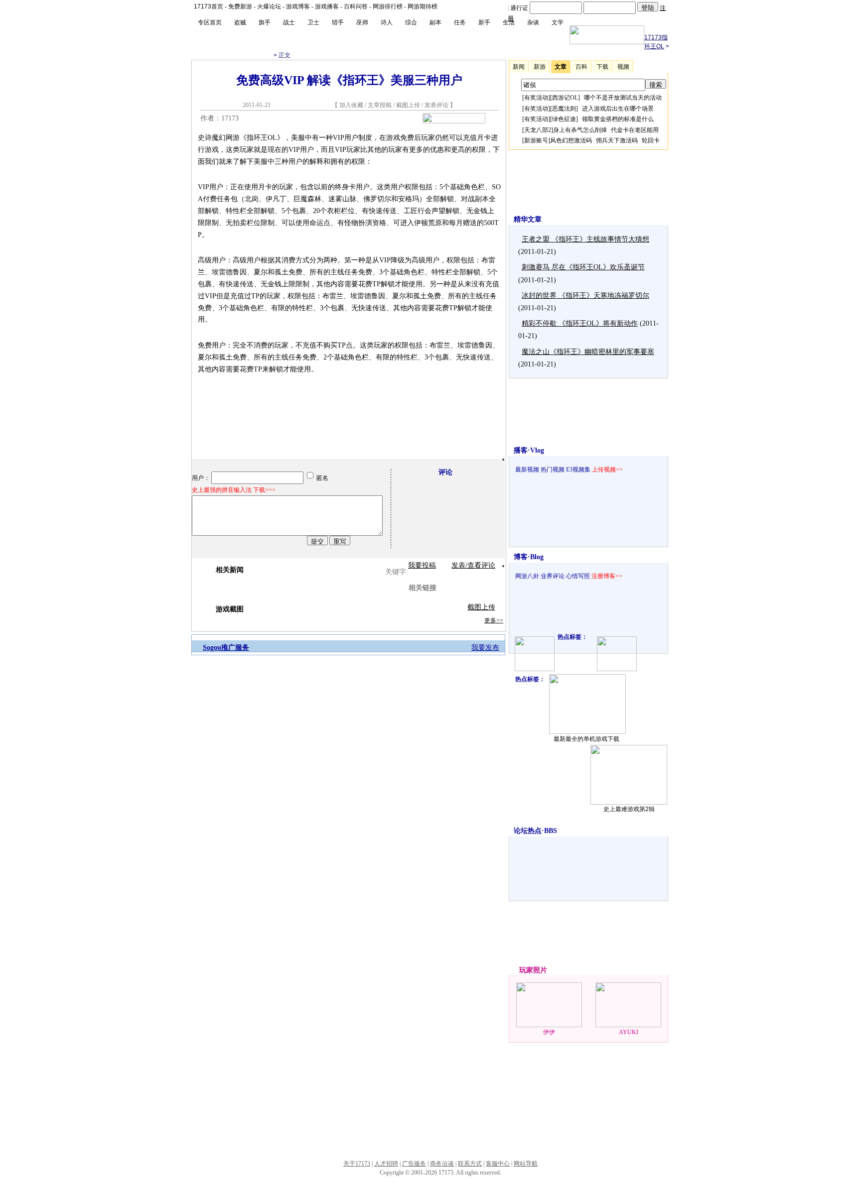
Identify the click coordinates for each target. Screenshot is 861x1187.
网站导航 (526, 1163)
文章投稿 (380, 105)
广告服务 (414, 1163)
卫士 (313, 22)
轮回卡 (651, 140)
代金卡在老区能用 (635, 129)
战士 (289, 22)
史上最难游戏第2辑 (629, 809)
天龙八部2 (537, 129)
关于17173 (356, 1163)
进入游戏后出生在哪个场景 (618, 108)
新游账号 (536, 140)
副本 (435, 22)
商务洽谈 (442, 1163)
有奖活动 (536, 97)
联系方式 (470, 1163)
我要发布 (485, 647)
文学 (558, 22)
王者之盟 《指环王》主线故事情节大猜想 (585, 239)
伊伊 (549, 1032)
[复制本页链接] (454, 121)
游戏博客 (298, 6)
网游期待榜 (422, 6)
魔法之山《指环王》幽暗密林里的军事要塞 (588, 352)
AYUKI (628, 1032)
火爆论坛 (269, 6)
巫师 (362, 22)
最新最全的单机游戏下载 (586, 738)
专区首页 (210, 22)
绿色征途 (564, 119)
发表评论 (436, 105)
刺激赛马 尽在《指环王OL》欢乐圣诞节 (583, 267)
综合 (411, 22)
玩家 (526, 970)
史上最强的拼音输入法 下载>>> (234, 489)
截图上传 (408, 105)
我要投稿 (422, 565)
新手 (484, 22)
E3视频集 (578, 469)
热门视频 (553, 469)
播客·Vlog (529, 450)
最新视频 (527, 469)
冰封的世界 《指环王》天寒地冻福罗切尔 (585, 295)
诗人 (387, 22)
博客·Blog (529, 557)
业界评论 (553, 576)
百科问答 (356, 6)
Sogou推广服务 (226, 647)
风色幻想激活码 (571, 140)
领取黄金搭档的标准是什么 (618, 119)
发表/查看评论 (473, 565)
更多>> (493, 620)
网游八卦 (527, 576)
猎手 (338, 22)
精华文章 (528, 219)
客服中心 (498, 1163)
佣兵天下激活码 (617, 140)
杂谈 (533, 22)
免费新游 (240, 6)
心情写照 (578, 576)
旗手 (265, 22)
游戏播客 (327, 6)
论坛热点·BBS (535, 830)
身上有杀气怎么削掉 (580, 129)
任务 (460, 22)
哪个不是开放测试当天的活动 (623, 97)
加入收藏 (351, 105)
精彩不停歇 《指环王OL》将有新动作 (580, 323)
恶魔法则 (564, 108)
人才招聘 (386, 1163)
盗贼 (240, 22)
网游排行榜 (388, 6)
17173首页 (208, 6)
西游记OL (565, 97)
